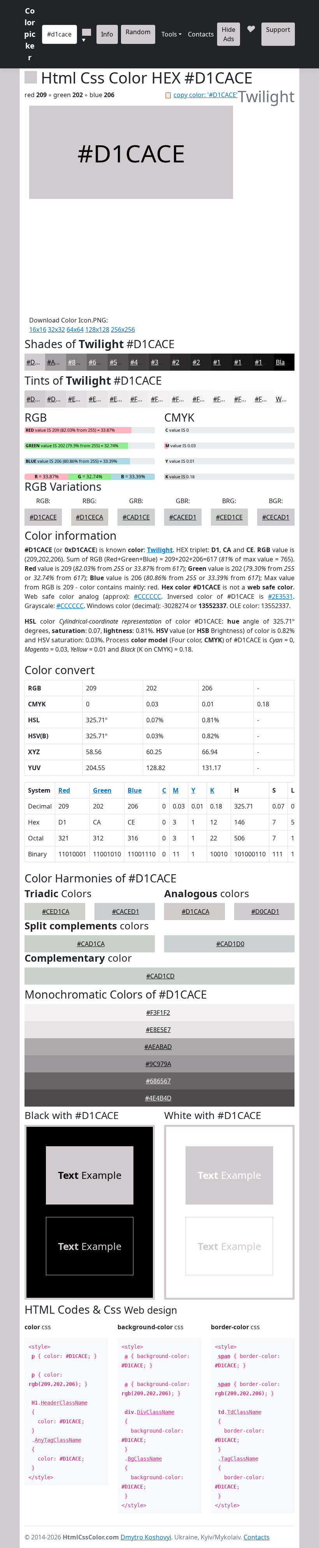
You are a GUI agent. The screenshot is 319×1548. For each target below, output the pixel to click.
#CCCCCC (147, 596)
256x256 (123, 329)
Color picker (29, 34)
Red (64, 790)
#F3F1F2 (163, 399)
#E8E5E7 (158, 1029)
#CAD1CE (136, 517)
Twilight (160, 550)
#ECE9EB (122, 399)
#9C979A (158, 1064)
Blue (135, 790)
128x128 (97, 329)
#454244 (142, 362)
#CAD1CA (91, 944)
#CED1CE (229, 517)
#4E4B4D (158, 1098)
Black (283, 362)
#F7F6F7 (204, 399)
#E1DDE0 (81, 399)
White (284, 399)
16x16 (37, 329)
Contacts (201, 34)
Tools (169, 34)
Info (107, 34)
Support (278, 29)
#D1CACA (195, 911)
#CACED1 (182, 517)
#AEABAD (158, 1046)
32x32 (56, 329)
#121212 (267, 362)
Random (138, 32)
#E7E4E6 (101, 399)
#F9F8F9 (225, 399)
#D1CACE (40, 362)
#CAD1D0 (230, 944)
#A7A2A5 (60, 362)
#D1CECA (89, 517)
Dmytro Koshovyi (146, 1537)
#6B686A (101, 362)
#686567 (158, 1081)
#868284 (80, 362)
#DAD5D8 (61, 399)
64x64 (75, 329)
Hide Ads (228, 34)
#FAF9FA (246, 399)
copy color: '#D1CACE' (206, 95)
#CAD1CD (160, 976)
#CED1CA (55, 911)
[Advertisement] (131, 257)
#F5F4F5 (184, 399)
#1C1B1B (226, 362)
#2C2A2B (185, 362)
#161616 (246, 362)
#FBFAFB (267, 399)
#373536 (163, 362)
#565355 (122, 362)
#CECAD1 (275, 517)
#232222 (205, 362)
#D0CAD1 (265, 911)
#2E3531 (280, 596)
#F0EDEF (143, 399)
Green (102, 790)
